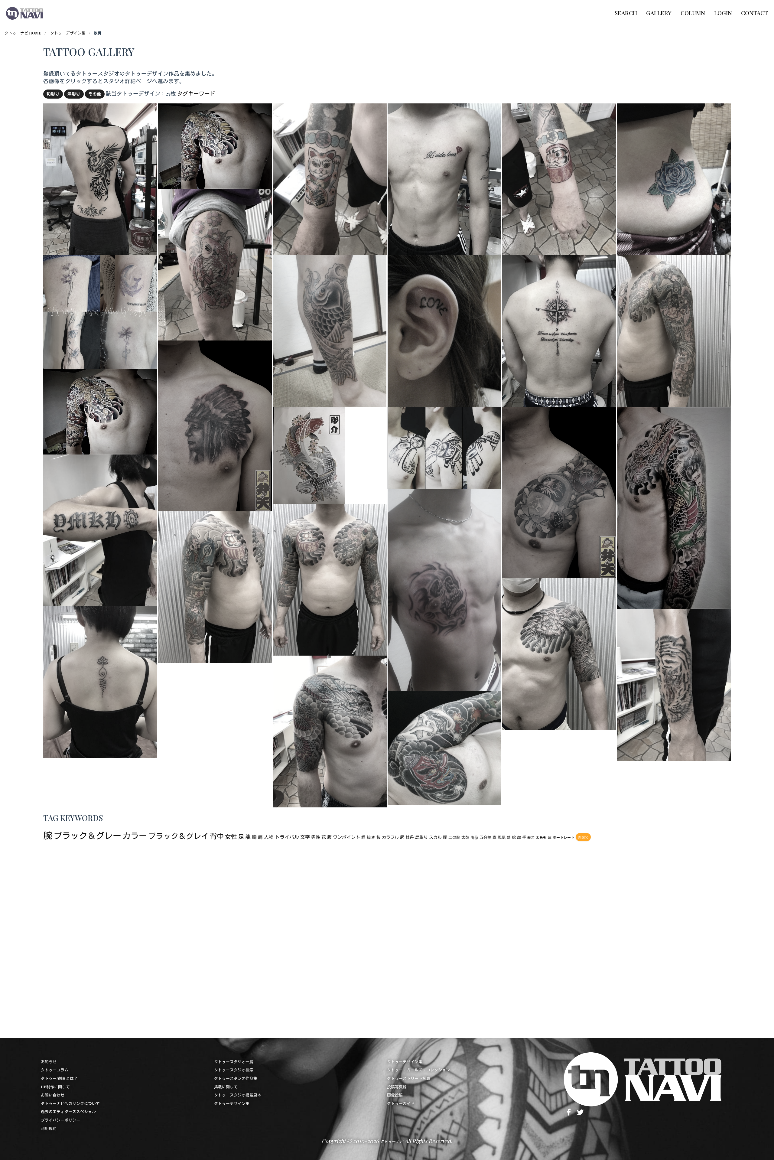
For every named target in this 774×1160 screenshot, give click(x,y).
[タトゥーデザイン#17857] (100, 410)
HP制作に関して (55, 1086)
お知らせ (49, 1061)
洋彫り (73, 93)
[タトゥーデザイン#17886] (330, 578)
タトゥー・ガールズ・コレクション (418, 1069)
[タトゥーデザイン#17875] (559, 330)
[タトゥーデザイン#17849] (444, 588)
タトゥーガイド (401, 1103)
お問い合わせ (52, 1094)
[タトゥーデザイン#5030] (444, 330)
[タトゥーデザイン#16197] (215, 425)
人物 (269, 837)
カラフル (390, 837)
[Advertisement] (224, 937)
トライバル (287, 837)
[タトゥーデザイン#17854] (329, 330)
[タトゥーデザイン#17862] (445, 178)
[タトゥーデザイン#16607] (559, 491)
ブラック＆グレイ (178, 836)
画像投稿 (395, 1094)
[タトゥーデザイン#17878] (330, 730)
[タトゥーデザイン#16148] (445, 747)
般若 (531, 837)
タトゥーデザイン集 (68, 32)
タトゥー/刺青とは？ (59, 1078)
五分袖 (485, 837)
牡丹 (409, 837)
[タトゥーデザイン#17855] (674, 507)
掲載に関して (226, 1086)
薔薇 (474, 837)
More (583, 836)
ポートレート (563, 837)
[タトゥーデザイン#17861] (100, 178)
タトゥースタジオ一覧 (233, 1061)
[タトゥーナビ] (24, 13)
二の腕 (454, 837)
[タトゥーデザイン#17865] (330, 178)
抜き (371, 837)
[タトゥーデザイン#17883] (215, 263)
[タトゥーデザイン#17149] (309, 454)
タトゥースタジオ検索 (233, 1069)
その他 (94, 93)
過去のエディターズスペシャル (68, 1111)
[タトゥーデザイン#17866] (100, 681)
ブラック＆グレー (87, 835)
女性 (231, 836)
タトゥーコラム (54, 1069)
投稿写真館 (397, 1086)
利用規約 (49, 1128)
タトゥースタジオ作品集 (235, 1078)
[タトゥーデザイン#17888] (674, 330)
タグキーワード (196, 93)
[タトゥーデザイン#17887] (215, 586)
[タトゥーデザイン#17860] (559, 652)
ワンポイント (346, 837)
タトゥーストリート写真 (408, 1078)
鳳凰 (502, 837)
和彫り (53, 93)
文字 (305, 837)
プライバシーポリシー (60, 1120)
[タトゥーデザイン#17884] (674, 684)
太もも (541, 837)
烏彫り (421, 837)
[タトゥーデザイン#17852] (674, 178)
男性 (315, 837)
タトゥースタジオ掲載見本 (237, 1094)
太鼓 (465, 837)
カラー (134, 835)
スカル (435, 837)
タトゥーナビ (391, 1141)
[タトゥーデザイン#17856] (215, 145)
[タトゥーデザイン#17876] (100, 529)
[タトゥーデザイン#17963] (100, 311)
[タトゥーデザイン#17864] (559, 178)
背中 (217, 836)
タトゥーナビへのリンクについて (70, 1103)
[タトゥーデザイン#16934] (444, 446)
